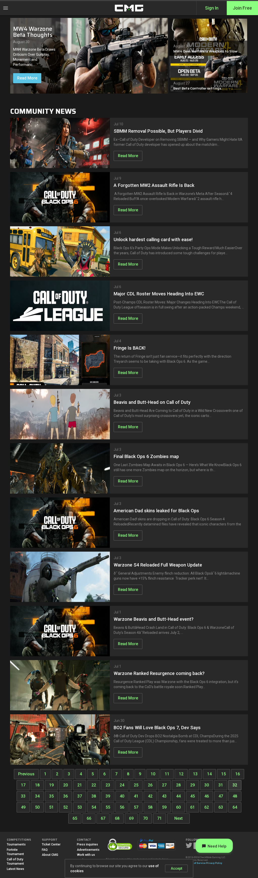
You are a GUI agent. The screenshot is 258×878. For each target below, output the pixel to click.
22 (93, 785)
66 (89, 818)
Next (178, 818)
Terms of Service (196, 863)
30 (206, 785)
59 (164, 807)
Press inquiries (87, 844)
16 (237, 774)
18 (37, 785)
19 (51, 785)
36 (65, 796)
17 (23, 785)
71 (159, 818)
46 (206, 796)
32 (235, 785)
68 (117, 818)
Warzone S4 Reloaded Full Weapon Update (158, 565)
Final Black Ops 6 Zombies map (146, 456)
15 (223, 774)
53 (79, 807)
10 (153, 774)
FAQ (45, 850)
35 (51, 796)
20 (65, 785)
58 (150, 807)
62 (206, 807)
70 (145, 818)
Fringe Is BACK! (129, 348)
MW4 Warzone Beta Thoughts (32, 32)
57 (136, 807)
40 (122, 796)
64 (235, 807)
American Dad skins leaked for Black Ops (156, 510)
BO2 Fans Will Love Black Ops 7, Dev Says (157, 727)
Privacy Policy (214, 863)
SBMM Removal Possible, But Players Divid (158, 131)
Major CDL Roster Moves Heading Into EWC (159, 293)
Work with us (86, 855)
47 (220, 796)
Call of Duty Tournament (15, 862)
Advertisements (88, 850)
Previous (26, 774)
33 (23, 796)
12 (181, 774)
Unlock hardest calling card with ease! (153, 239)
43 (164, 796)
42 (150, 796)
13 (195, 774)
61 (192, 807)
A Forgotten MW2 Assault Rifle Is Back (154, 185)
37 (79, 796)
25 (136, 785)
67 (103, 818)
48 (235, 796)
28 (178, 785)
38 (93, 796)
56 (122, 807)
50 (37, 807)
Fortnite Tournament (15, 852)
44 (178, 796)
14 (209, 774)
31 (220, 785)
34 (37, 796)
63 (220, 807)
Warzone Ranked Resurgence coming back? (159, 673)
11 (167, 774)
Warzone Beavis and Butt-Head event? (154, 619)
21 (79, 785)
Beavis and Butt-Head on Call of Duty (152, 402)
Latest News (15, 869)
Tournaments (16, 844)
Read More (27, 78)
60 (178, 807)
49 (23, 807)
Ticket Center (51, 844)
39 (108, 796)
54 (93, 807)
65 (75, 818)
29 (192, 785)
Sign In (211, 8)
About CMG (50, 855)
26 (150, 785)
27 (164, 785)
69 (131, 818)
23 (108, 785)
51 (51, 807)
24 (122, 785)
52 (65, 807)
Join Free (242, 8)
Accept (176, 868)
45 (192, 796)
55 (108, 807)
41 (136, 796)
